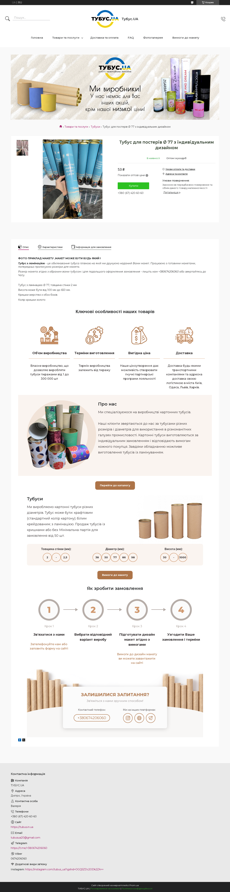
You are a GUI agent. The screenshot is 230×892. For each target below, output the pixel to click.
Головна (37, 37)
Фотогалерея (153, 37)
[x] (23, 740)
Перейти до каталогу (115, 485)
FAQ (131, 37)
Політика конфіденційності (137, 888)
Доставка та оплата (104, 37)
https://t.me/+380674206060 (29, 848)
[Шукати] (8, 19)
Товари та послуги (65, 37)
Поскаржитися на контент (105, 888)
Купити (133, 185)
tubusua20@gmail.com (25, 837)
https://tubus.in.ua (22, 827)
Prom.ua (134, 885)
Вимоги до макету (185, 37)
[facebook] (19, 740)
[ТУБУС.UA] (105, 19)
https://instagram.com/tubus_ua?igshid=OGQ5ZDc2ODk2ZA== (64, 869)
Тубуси (95, 126)
